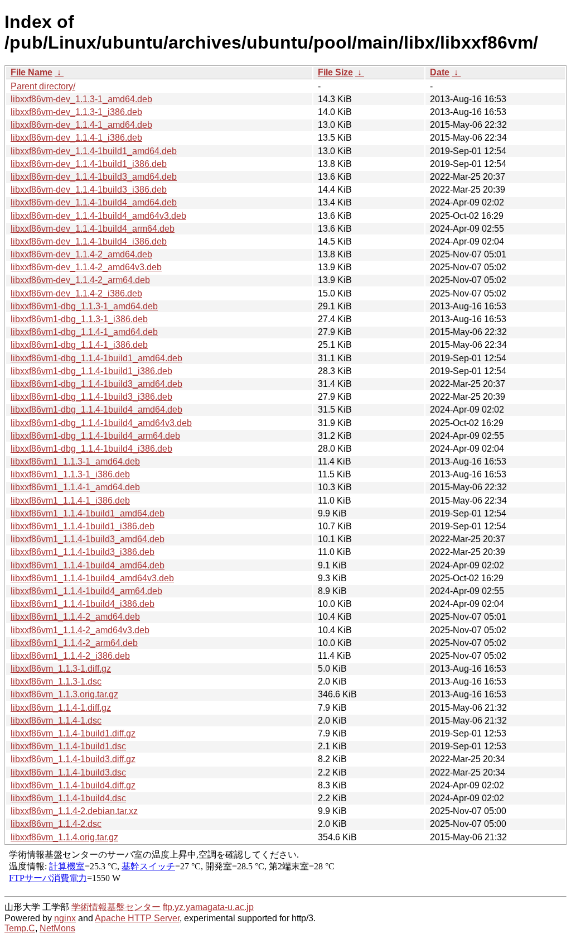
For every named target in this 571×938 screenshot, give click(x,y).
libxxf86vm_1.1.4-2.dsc (56, 824)
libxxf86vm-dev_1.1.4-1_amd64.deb (81, 125)
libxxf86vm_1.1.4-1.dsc (56, 720)
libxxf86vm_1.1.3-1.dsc (56, 681)
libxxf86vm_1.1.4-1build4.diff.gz (73, 785)
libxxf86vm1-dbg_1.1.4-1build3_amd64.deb (96, 384)
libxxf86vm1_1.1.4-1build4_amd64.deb (87, 565)
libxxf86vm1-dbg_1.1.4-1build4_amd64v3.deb (101, 423)
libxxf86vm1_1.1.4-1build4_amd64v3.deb (92, 578)
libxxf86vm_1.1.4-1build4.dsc (68, 798)
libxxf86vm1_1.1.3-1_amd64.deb (75, 461)
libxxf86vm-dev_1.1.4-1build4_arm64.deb (93, 228)
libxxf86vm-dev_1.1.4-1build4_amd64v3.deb (98, 216)
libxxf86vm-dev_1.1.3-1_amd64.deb (81, 99)
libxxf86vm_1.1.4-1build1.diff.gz (73, 733)
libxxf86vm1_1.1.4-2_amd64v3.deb (80, 630)
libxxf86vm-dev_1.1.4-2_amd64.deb (81, 254)
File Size (335, 72)
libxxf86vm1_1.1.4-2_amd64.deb (75, 616)
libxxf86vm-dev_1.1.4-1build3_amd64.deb (94, 176)
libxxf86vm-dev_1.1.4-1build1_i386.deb (89, 164)
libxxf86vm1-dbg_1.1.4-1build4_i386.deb (91, 448)
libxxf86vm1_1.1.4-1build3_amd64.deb (87, 539)
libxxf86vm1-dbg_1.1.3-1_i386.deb (79, 319)
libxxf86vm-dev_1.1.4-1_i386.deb (76, 137)
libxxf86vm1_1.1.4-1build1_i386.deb (82, 526)
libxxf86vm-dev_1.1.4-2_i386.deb (76, 293)
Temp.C (19, 928)
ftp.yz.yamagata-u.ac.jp (208, 907)
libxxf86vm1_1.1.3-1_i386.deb (70, 474)
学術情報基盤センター (116, 907)
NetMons (57, 928)
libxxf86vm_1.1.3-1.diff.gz (61, 668)
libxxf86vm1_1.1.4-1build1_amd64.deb (87, 513)
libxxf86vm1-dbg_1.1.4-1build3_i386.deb (91, 396)
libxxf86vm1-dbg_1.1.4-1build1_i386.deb (91, 371)
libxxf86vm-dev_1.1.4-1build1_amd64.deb (94, 151)
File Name (31, 72)
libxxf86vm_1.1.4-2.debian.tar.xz (74, 811)
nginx (65, 918)
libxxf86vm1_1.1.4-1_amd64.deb (75, 487)
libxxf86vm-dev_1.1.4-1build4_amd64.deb (94, 202)
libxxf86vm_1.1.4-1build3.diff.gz (73, 759)
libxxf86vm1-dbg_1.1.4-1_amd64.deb (84, 332)
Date (439, 72)
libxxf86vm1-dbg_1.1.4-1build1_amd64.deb (96, 358)
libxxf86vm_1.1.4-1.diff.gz (61, 707)
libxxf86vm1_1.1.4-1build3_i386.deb (82, 552)
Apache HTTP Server (137, 918)
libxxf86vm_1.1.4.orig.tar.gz (64, 837)
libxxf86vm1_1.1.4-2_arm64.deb (74, 643)
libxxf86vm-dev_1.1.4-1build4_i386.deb (89, 241)
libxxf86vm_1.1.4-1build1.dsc (68, 746)
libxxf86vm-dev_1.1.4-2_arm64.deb (80, 280)
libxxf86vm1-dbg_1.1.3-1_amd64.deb (84, 306)
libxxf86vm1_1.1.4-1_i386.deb (70, 500)
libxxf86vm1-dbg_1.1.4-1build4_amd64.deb (96, 409)
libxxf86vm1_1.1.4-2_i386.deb (70, 656)
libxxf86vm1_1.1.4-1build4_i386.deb (82, 604)
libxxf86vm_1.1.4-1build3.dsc (68, 772)
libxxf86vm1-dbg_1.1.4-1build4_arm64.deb (95, 436)
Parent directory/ (43, 86)
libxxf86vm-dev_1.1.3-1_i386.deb (76, 112)
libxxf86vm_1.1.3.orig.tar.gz (64, 694)
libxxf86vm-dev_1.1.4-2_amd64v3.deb (86, 267)
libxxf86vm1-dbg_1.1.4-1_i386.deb (79, 345)
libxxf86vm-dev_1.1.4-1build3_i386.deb (89, 189)
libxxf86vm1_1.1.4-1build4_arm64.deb (86, 591)
